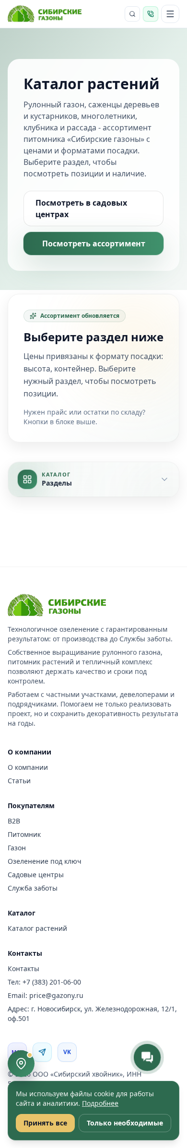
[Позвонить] (150, 14)
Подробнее (100, 1103)
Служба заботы (33, 888)
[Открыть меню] (170, 14)
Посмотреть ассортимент (93, 243)
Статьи (19, 780)
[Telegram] (42, 1052)
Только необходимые (125, 1122)
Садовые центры (36, 874)
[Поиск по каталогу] (132, 14)
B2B (14, 820)
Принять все (45, 1122)
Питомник (24, 834)
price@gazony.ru (56, 995)
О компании (28, 767)
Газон (17, 847)
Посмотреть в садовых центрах (81, 208)
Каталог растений (37, 928)
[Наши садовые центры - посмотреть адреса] (21, 1063)
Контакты (23, 968)
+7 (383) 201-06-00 (52, 981)
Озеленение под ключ (45, 861)
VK (67, 1052)
